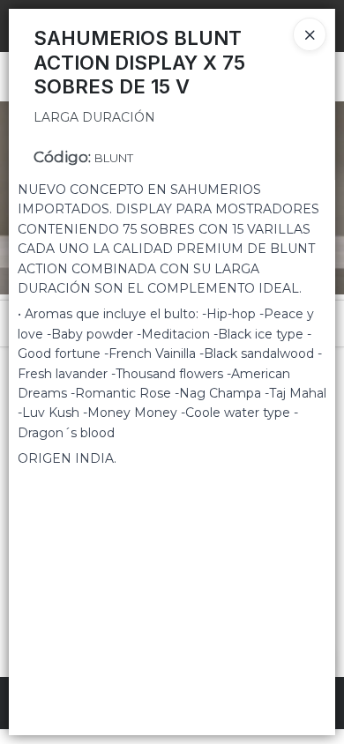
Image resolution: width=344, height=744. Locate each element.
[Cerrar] (309, 34)
